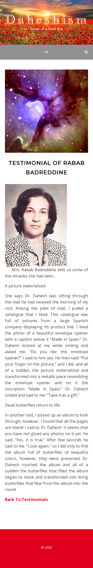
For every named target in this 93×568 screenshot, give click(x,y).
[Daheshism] (46, 22)
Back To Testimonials (26, 499)
